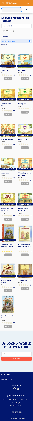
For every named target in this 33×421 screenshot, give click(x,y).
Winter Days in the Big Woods (24, 174)
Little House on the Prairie (7, 317)
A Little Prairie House (6, 281)
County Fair (22, 104)
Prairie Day (22, 70)
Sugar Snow (5, 173)
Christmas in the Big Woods (23, 210)
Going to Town (23, 139)
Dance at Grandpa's (7, 139)
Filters (5, 36)
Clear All (4, 45)
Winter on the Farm (24, 280)
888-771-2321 (17, 406)
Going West (5, 70)
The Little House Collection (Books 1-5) (7, 245)
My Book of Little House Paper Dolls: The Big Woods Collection (24, 245)
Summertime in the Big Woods (7, 210)
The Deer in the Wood (6, 105)
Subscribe (16, 359)
